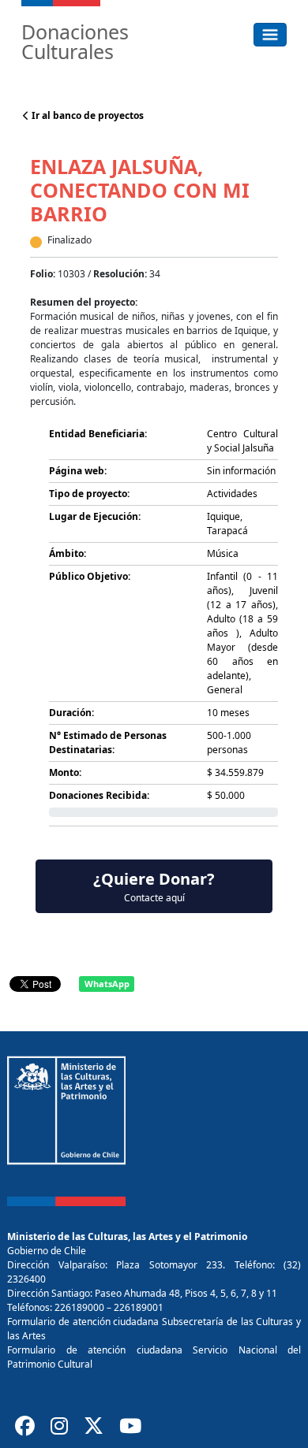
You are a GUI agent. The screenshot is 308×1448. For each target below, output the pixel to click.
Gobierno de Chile (46, 1250)
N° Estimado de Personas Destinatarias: (108, 742)
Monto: (65, 772)
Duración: (71, 712)
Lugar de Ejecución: (95, 516)
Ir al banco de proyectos (86, 115)
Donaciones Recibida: (99, 795)
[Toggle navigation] (270, 35)
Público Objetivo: (89, 576)
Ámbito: (67, 553)
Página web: (78, 470)
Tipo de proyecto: (89, 493)
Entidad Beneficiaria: (98, 433)
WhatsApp (107, 983)
